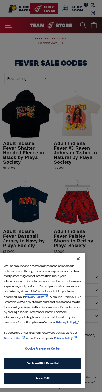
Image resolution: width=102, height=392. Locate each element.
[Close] (78, 259)
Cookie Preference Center (42, 348)
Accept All (42, 378)
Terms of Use (12, 338)
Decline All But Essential (42, 363)
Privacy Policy (34, 297)
